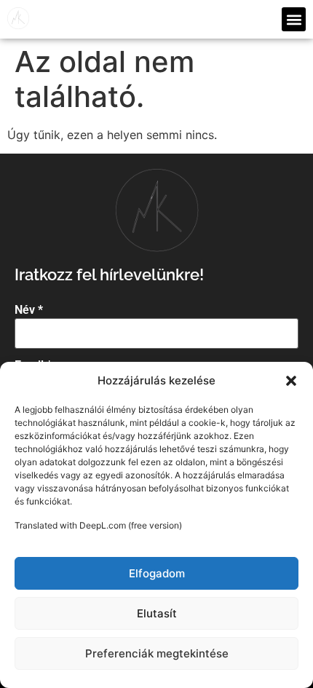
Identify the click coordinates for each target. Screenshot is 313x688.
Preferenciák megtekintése (157, 653)
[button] (291, 380)
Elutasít (157, 613)
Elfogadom (157, 573)
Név (29, 310)
